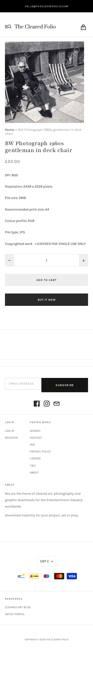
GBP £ (44, 561)
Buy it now (47, 299)
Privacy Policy (40, 451)
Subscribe (65, 385)
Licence (35, 458)
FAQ (32, 444)
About (34, 472)
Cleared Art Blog (18, 607)
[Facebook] (37, 404)
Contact (36, 437)
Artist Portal (15, 614)
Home (9, 130)
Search (35, 430)
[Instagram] (47, 404)
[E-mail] (57, 404)
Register (11, 437)
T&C (33, 465)
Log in (9, 430)
